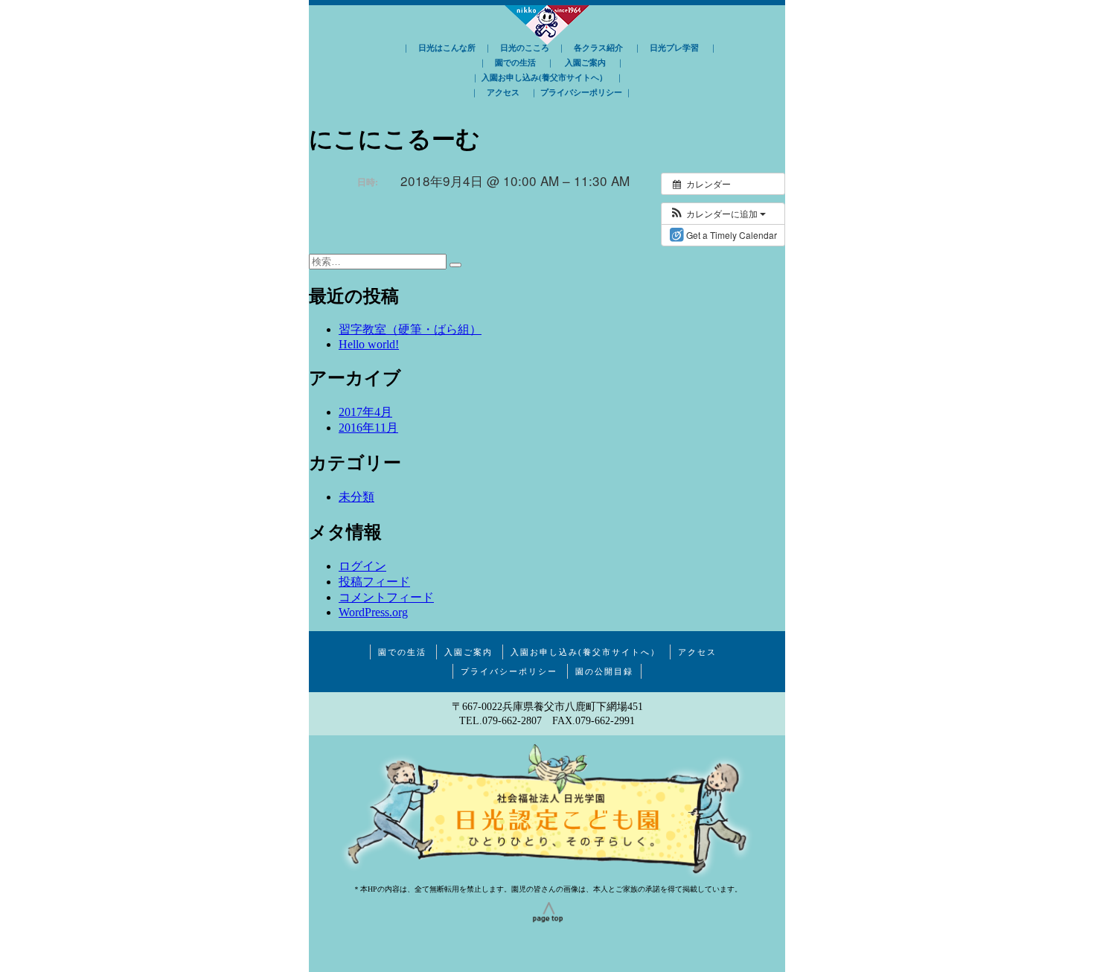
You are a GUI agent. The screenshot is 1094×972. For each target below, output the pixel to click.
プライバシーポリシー (581, 92)
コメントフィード (386, 597)
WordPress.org (373, 612)
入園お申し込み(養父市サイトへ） (544, 77)
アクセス (503, 92)
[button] (717, 213)
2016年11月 (368, 427)
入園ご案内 (585, 62)
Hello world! (369, 344)
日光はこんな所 (447, 47)
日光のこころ (524, 47)
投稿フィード (374, 581)
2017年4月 (365, 412)
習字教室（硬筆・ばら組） (410, 329)
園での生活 (515, 62)
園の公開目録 (604, 671)
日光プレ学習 (674, 47)
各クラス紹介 (598, 47)
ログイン (362, 566)
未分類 (356, 496)
